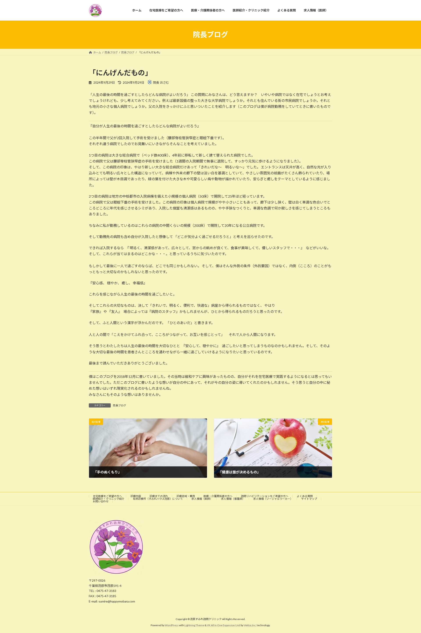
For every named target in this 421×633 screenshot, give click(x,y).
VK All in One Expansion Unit (223, 625)
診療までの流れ (159, 496)
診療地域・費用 (186, 496)
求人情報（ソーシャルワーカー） (273, 498)
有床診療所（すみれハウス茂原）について (158, 498)
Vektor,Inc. (250, 625)
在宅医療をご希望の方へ (107, 496)
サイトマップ (309, 498)
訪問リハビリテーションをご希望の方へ (264, 496)
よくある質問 (305, 496)
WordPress (171, 625)
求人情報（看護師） (233, 498)
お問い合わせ (101, 501)
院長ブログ (119, 405)
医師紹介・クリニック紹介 (108, 498)
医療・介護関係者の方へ (217, 496)
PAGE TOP (407, 610)
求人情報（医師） (201, 498)
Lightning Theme (194, 625)
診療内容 (135, 496)
